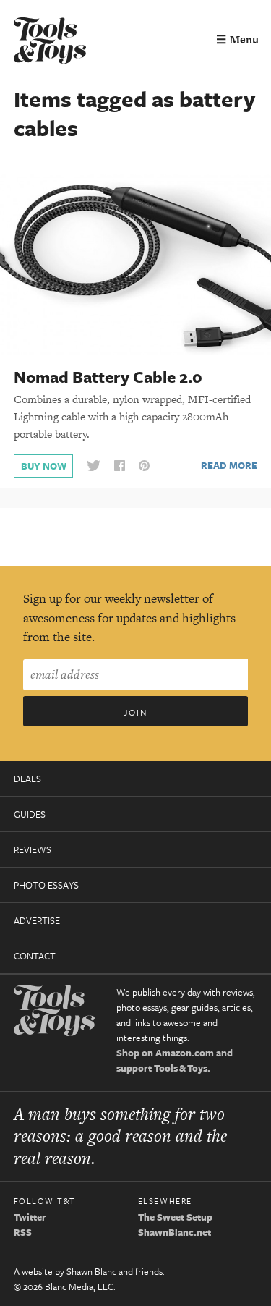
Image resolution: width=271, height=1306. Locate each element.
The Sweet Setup (175, 1217)
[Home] (50, 42)
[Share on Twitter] (93, 466)
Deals (27, 778)
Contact (35, 956)
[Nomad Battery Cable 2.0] (135, 264)
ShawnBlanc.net (174, 1232)
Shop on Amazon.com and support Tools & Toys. (174, 1060)
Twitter (30, 1217)
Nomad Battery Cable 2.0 (108, 377)
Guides (30, 814)
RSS (23, 1232)
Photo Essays (46, 885)
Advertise (37, 920)
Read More (229, 465)
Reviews (32, 849)
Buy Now (43, 466)
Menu (237, 39)
